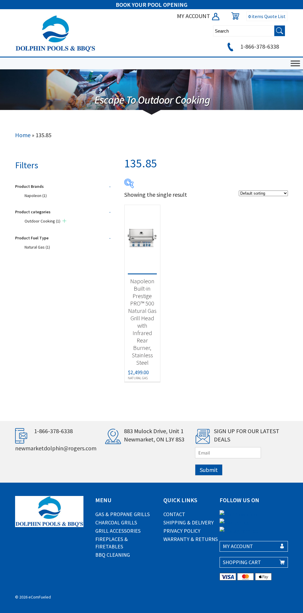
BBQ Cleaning (112, 554)
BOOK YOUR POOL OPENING (152, 4)
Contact (174, 514)
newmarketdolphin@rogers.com (55, 448)
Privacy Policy (181, 530)
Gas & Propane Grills (122, 514)
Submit (209, 469)
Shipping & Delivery (188, 522)
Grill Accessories (118, 530)
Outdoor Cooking (42, 221)
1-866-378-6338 (259, 46)
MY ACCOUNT (194, 16)
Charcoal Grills (116, 522)
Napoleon (36, 195)
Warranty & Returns (190, 539)
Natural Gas (37, 247)
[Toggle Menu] (295, 63)
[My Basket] (234, 16)
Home (22, 135)
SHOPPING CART (242, 562)
